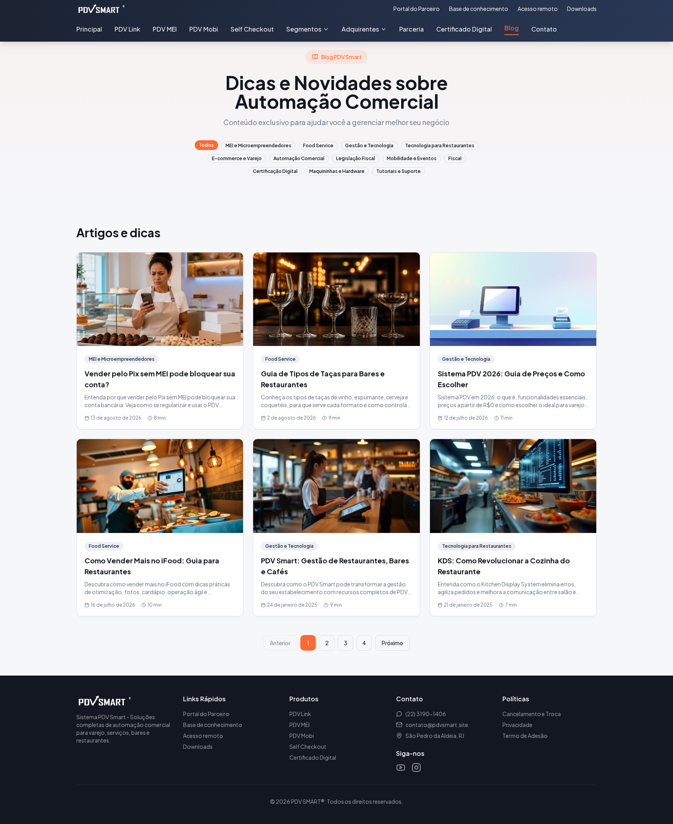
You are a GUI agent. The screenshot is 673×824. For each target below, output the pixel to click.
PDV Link (127, 29)
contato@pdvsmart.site (436, 724)
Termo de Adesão (525, 735)
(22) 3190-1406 (425, 713)
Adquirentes (360, 29)
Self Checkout (252, 29)
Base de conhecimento (478, 8)
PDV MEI (165, 29)
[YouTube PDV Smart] (400, 767)
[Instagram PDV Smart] (416, 767)
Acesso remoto (538, 8)
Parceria (411, 29)
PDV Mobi (203, 29)
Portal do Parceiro (416, 8)
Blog (511, 28)
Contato (544, 29)
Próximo (392, 642)
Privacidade (517, 724)
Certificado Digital (464, 29)
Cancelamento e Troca (531, 713)
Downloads (582, 8)
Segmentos (303, 29)
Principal (89, 29)
